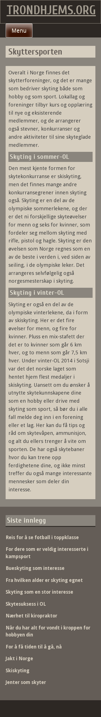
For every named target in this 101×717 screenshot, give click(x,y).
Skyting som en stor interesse (39, 592)
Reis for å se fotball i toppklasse (42, 537)
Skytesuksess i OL (26, 604)
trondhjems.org (51, 10)
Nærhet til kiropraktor (31, 616)
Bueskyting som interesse (35, 568)
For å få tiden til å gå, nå (34, 647)
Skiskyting (17, 670)
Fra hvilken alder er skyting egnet (44, 580)
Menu (19, 30)
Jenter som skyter (26, 682)
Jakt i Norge (19, 658)
